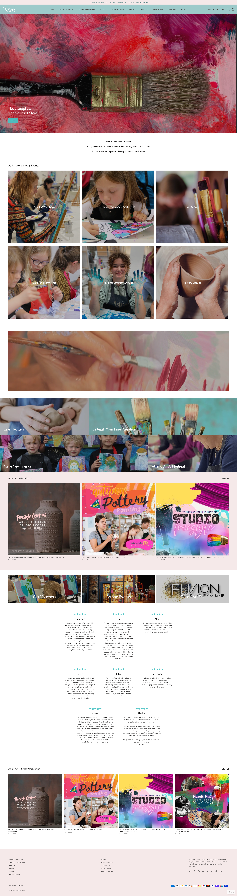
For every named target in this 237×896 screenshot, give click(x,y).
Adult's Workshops (44, 206)
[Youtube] (203, 871)
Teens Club (144, 9)
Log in (222, 9)
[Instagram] (199, 871)
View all (225, 478)
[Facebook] (194, 871)
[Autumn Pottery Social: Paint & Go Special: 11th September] (118, 519)
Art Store (103, 9)
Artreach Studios (19, 890)
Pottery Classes (192, 282)
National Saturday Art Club (118, 282)
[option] (118, 73)
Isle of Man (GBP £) (15, 885)
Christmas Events (117, 9)
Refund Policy (106, 865)
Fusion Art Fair (158, 9)
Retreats (12, 865)
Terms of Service (107, 871)
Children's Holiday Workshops (118, 206)
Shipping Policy (107, 862)
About (51, 9)
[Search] (228, 9)
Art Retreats (171, 9)
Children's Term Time (44, 282)
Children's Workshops (17, 862)
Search (103, 859)
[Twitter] (190, 871)
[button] (115, 128)
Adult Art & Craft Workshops (24, 768)
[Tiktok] (212, 871)
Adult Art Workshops (66, 9)
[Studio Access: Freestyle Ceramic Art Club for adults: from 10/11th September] (44, 519)
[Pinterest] (216, 871)
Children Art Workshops (86, 9)
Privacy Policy (106, 868)
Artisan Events (14, 874)
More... (183, 9)
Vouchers (131, 9)
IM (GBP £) (212, 9)
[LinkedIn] (221, 871)
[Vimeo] (207, 871)
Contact (12, 871)
